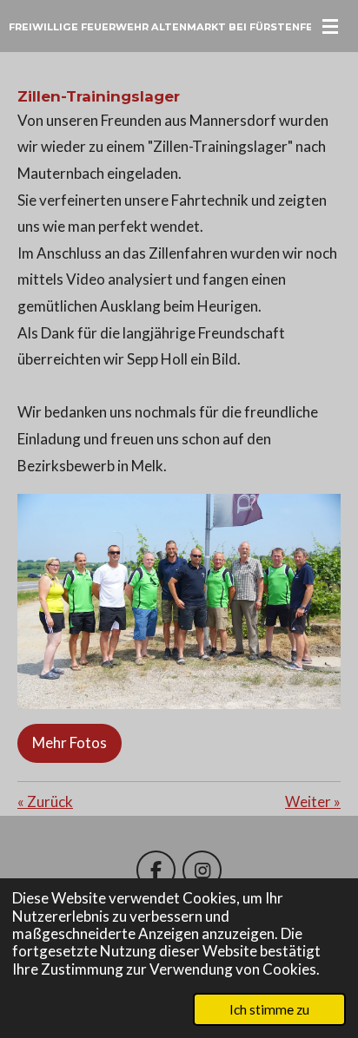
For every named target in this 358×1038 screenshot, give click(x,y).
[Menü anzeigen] (330, 26)
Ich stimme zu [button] (269, 1009)
